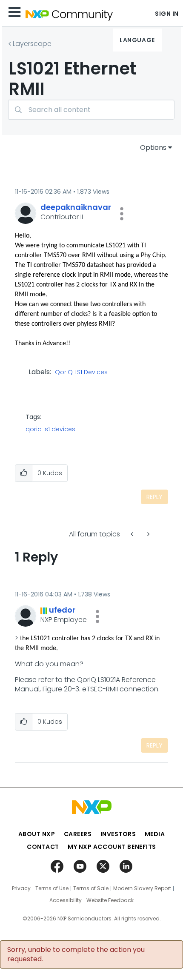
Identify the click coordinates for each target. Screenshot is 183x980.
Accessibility (65, 900)
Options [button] (153, 147)
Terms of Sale (91, 888)
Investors (118, 834)
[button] (121, 213)
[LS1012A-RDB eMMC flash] (132, 534)
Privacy (21, 888)
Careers (78, 834)
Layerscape (32, 44)
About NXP (36, 834)
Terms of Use (52, 888)
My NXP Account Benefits (112, 846)
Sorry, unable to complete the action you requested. (76, 954)
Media (155, 834)
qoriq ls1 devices (50, 429)
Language (137, 40)
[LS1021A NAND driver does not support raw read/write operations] (147, 534)
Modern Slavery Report (142, 888)
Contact (43, 846)
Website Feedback (110, 900)
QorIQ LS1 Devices (81, 372)
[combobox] (91, 110)
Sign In (167, 13)
